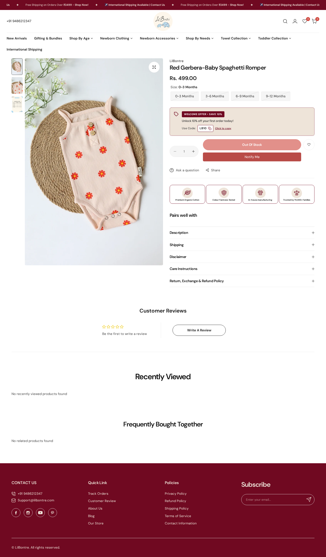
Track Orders (98, 493)
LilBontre (177, 61)
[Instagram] (28, 512)
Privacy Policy (176, 493)
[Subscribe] (308, 499)
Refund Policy (175, 501)
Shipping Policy (177, 508)
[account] (295, 21)
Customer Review (102, 501)
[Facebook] (16, 512)
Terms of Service (178, 516)
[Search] (285, 21)
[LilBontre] (163, 21)
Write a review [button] (199, 330)
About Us (95, 508)
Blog (91, 516)
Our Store (96, 523)
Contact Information (181, 523)
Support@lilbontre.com (36, 500)
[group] (94, 162)
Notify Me (252, 157)
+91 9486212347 (30, 493)
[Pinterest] (52, 512)
